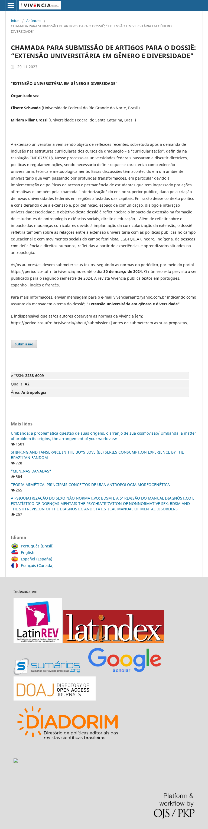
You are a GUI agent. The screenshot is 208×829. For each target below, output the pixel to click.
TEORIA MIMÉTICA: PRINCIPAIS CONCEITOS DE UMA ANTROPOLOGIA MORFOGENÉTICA (90, 484)
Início (15, 20)
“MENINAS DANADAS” (31, 471)
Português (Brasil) (37, 546)
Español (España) (36, 559)
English (27, 552)
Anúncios (33, 20)
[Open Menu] (10, 5)
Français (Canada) (37, 565)
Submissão (24, 344)
